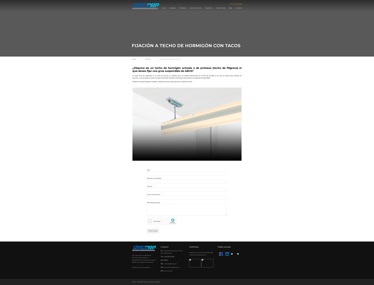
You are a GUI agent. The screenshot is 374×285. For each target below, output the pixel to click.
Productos (183, 8)
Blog (230, 8)
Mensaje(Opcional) (153, 202)
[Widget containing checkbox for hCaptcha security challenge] (161, 221)
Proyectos (208, 8)
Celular (150, 186)
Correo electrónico (154, 194)
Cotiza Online (220, 8)
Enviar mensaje (153, 231)
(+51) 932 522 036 (169, 257)
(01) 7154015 (164, 260)
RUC (149, 170)
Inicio (164, 8)
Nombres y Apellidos (154, 178)
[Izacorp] (145, 6)
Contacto (239, 8)
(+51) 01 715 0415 (235, 4)
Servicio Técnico (196, 8)
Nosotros (172, 8)
